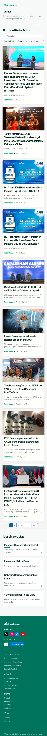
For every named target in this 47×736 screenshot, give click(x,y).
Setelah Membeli (10, 669)
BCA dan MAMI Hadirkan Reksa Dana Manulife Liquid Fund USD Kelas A (23, 189)
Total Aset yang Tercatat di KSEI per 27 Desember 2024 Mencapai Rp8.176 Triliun (23, 389)
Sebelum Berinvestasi (12, 665)
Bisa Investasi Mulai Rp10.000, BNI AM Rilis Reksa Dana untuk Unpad (22, 288)
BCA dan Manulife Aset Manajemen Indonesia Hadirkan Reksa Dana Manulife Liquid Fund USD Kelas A (22, 240)
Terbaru (7, 717)
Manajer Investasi (10, 685)
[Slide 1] (37, 25)
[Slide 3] (41, 25)
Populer (7, 721)
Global (7, 698)
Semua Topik (9, 41)
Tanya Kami (15, 644)
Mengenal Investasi (11, 659)
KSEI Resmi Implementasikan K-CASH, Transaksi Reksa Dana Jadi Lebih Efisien (21, 441)
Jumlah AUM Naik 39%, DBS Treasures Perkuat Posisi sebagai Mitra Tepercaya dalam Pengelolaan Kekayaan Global (23, 139)
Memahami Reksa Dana (13, 662)
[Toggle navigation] (43, 5)
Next (34, 525)
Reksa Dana (8, 701)
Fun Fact (7, 682)
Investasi (7, 705)
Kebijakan (8, 708)
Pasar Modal (22, 41)
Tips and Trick (9, 688)
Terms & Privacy (36, 734)
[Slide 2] (39, 25)
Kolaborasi (35, 41)
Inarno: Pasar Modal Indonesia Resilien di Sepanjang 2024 (20, 338)
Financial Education (12, 678)
